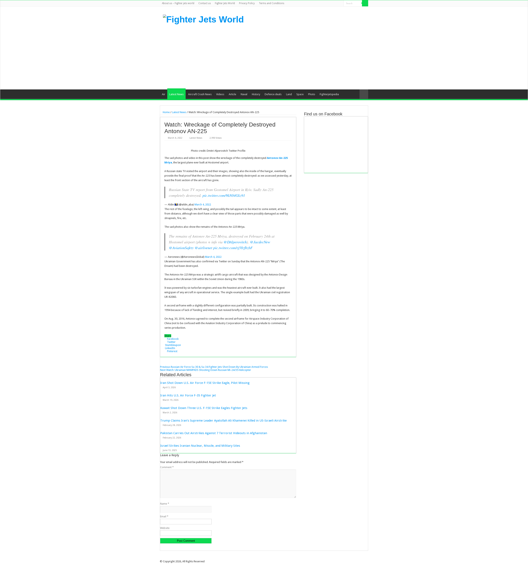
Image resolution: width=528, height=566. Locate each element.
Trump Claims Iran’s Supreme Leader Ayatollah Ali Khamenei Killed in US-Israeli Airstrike (223, 420)
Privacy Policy (247, 3)
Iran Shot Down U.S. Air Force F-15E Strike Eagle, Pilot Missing (205, 383)
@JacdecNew (260, 241)
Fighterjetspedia (329, 94)
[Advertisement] (290, 56)
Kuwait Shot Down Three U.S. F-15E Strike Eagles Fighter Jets (203, 408)
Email (164, 516)
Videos (220, 94)
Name (164, 503)
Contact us (204, 3)
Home (166, 112)
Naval (244, 94)
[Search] (365, 3)
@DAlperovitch (235, 241)
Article (232, 94)
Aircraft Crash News (200, 94)
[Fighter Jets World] (203, 19)
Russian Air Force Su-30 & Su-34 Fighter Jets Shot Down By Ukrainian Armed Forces (214, 366)
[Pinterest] (332, 3)
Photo (311, 94)
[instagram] (340, 3)
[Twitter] (328, 3)
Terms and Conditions (271, 3)
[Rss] (320, 3)
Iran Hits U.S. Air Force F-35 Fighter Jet (188, 395)
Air (163, 94)
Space (300, 94)
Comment (167, 467)
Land (289, 94)
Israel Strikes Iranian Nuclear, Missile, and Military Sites (200, 446)
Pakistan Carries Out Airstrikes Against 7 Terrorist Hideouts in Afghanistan (213, 433)
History (256, 94)
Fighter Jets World (225, 3)
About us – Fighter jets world (178, 3)
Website (165, 528)
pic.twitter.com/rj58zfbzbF (233, 247)
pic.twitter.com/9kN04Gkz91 (224, 195)
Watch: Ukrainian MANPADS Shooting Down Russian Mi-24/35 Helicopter (205, 369)
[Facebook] (324, 3)
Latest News (176, 94)
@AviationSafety (181, 247)
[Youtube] (336, 3)
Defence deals (273, 94)
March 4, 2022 (202, 204)
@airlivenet (203, 247)
